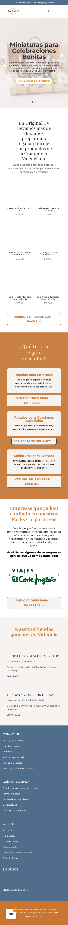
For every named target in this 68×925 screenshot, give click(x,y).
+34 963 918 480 (24, 2)
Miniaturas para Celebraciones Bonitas (34, 50)
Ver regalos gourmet (32, 441)
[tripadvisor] (24, 877)
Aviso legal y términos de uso (18, 768)
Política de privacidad (14, 757)
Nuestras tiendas (12, 746)
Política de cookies (12, 763)
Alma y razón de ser (13, 740)
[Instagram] (16, 877)
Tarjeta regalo (10, 847)
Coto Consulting (34, 916)
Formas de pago (11, 793)
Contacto (7, 751)
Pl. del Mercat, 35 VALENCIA (21, 661)
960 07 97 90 (14, 715)
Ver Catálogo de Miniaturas (34, 80)
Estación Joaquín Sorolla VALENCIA (25, 700)
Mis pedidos (9, 836)
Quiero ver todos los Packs (32, 319)
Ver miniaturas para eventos (32, 481)
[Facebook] (7, 877)
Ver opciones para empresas (32, 400)
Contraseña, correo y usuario (17, 852)
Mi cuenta (8, 830)
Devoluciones (10, 805)
